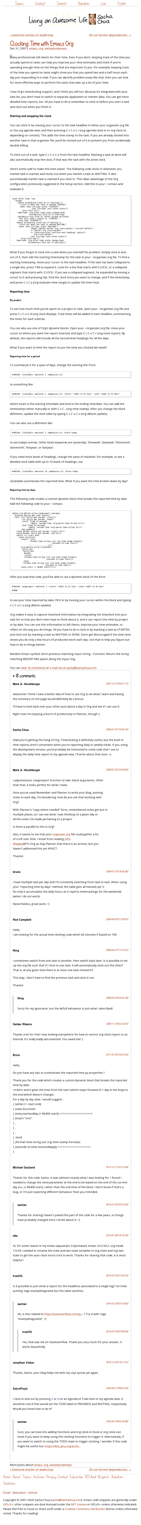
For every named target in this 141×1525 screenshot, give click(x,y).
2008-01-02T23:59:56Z (117, 769)
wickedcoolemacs (56, 48)
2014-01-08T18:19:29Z (117, 1235)
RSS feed (90, 1477)
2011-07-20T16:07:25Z (117, 1054)
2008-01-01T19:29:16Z (117, 729)
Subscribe (76, 1477)
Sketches (9, 1483)
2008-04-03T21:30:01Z (117, 919)
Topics (19, 3)
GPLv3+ (8, 1504)
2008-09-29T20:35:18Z (117, 997)
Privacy (51, 1477)
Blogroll (103, 1477)
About (16, 1477)
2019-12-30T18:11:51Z (117, 1362)
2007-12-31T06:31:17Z (117, 683)
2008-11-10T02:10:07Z (117, 1023)
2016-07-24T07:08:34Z (117, 1331)
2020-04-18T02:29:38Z (117, 1421)
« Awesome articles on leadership (31, 35)
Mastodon (19, 1492)
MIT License (78, 1504)
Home (6, 1477)
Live (103, 3)
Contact (40, 3)
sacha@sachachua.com (66, 1500)
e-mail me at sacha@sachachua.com (73, 668)
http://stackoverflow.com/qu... (63, 1314)
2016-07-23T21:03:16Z (117, 1275)
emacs (33, 48)
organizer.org (61, 834)
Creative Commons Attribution (85, 1509)
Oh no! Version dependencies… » (110, 35)
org (41, 48)
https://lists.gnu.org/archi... (62, 1446)
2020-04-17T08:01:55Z (117, 1388)
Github (32, 1492)
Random (83, 3)
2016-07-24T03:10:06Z (117, 1303)
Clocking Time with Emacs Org (42, 44)
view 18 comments (33, 668)
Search (61, 3)
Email (6, 1492)
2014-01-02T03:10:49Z (117, 1204)
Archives (38, 1477)
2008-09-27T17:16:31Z (117, 949)
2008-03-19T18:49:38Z (117, 871)
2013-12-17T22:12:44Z (117, 1166)
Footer (121, 3)
